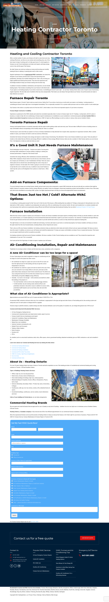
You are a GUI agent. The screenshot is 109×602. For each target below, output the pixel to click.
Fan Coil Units (15, 356)
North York (83, 587)
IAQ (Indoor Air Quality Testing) (21, 500)
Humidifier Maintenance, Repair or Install (23, 493)
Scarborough (77, 587)
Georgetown (66, 587)
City (12, 446)
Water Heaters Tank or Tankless (21, 486)
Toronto (43, 587)
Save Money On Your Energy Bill (64, 563)
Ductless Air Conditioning (39, 567)
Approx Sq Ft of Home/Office (19, 473)
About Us (71, 4)
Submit (14, 515)
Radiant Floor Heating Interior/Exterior (23, 490)
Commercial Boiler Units (18, 358)
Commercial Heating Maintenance (20, 346)
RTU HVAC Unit (37, 563)
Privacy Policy (32, 595)
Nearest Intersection (17, 466)
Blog (77, 4)
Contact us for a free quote (33, 538)
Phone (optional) (16, 440)
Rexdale (12, 589)
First (12, 431)
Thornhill (42, 589)
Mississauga (49, 587)
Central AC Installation (38, 559)
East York (29, 589)
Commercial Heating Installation (20, 350)
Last (39, 431)
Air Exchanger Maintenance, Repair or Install (24, 495)
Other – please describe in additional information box (27, 502)
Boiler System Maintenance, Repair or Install (24, 488)
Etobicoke (89, 587)
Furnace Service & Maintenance (41, 571)
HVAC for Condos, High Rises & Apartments (23, 354)
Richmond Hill (35, 589)
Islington (94, 587)
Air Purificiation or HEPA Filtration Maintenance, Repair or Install (29, 498)
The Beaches (22, 589)
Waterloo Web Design (52, 595)
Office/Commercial (18, 457)
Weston (17, 589)
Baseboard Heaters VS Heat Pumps (85, 207)
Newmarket (47, 589)
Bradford (53, 589)
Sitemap (39, 595)
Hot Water (55, 4)
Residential (16, 455)
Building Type (15, 453)
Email (13, 434)
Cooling (48, 4)
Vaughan (88, 589)
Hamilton (56, 591)
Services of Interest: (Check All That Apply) (24, 479)
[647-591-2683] (11, 555)
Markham (66, 589)
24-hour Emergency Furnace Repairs (42, 555)
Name (13, 427)
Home (36, 4)
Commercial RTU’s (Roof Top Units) (21, 352)
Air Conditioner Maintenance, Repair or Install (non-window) (28, 483)
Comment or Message (17, 505)
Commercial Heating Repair (19, 348)
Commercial (63, 4)
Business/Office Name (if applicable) (21, 460)
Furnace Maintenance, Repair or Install (23, 481)
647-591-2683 (34, 521)
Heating (42, 4)
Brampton (55, 587)
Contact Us (90, 4)
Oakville (60, 587)
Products (83, 4)
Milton (71, 587)
